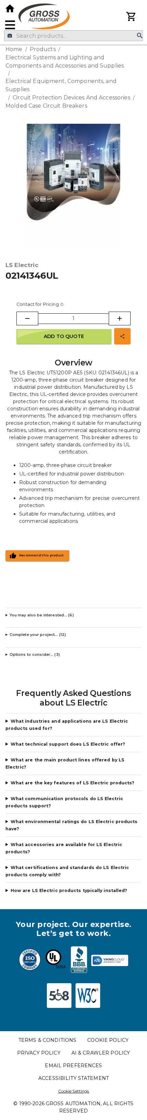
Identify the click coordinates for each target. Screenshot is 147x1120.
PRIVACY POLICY (39, 1053)
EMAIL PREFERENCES (73, 1065)
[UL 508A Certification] (56, 961)
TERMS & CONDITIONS (47, 1040)
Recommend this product (41, 555)
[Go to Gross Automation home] (10, 8)
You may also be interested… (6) (42, 615)
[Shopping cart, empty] (131, 16)
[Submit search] (140, 35)
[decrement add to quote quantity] (27, 318)
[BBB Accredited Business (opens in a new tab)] (79, 960)
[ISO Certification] (30, 960)
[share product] (122, 336)
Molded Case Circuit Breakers (46, 106)
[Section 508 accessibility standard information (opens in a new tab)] (59, 995)
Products (43, 49)
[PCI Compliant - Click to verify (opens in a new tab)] (109, 960)
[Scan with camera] (10, 36)
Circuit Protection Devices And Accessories (71, 97)
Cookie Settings (73, 1091)
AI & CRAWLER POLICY (100, 1053)
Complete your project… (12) (38, 634)
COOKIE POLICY (108, 1040)
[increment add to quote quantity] (120, 318)
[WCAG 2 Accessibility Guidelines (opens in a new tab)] (88, 995)
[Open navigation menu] (10, 25)
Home (14, 49)
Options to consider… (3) (35, 654)
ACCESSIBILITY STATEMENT (73, 1078)
